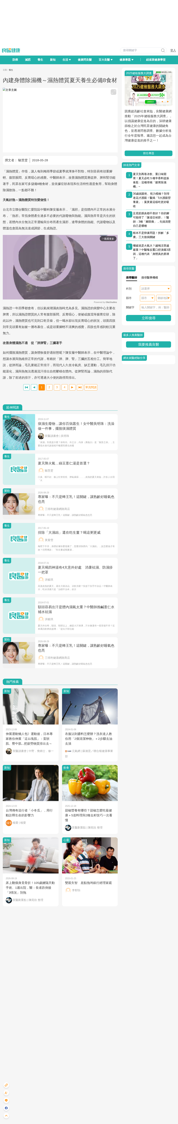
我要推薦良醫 (148, 344)
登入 (173, 50)
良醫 (5, 70)
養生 (40, 59)
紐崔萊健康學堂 (156, 59)
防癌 (15, 59)
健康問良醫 (85, 59)
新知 (53, 59)
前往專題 (148, 153)
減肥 (28, 59)
